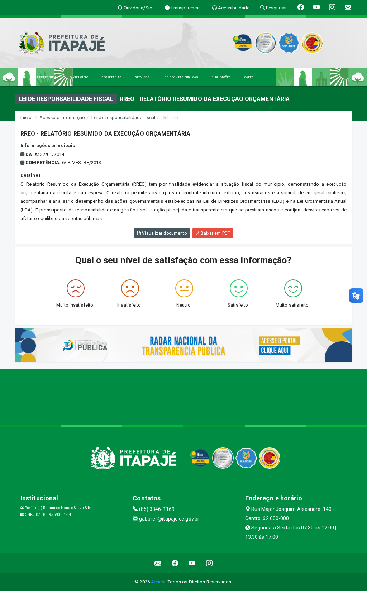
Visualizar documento (164, 233)
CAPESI (249, 77)
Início (26, 117)
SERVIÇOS (142, 77)
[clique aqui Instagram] (209, 563)
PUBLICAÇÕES (221, 77)
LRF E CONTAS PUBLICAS (181, 77)
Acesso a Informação (62, 117)
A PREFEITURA (47, 77)
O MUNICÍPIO (79, 77)
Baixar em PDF (214, 233)
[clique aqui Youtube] (192, 563)
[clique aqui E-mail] (158, 563)
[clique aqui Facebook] (175, 563)
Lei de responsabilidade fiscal (123, 117)
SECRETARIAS (111, 77)
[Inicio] (24, 77)
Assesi (158, 582)
